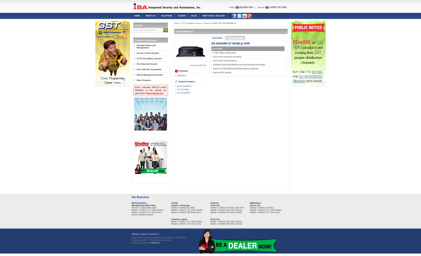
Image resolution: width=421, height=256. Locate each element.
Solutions (166, 16)
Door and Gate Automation (149, 69)
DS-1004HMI (183, 89)
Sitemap (135, 234)
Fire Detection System (147, 64)
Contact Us (154, 234)
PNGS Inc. (155, 243)
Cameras (207, 23)
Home (137, 16)
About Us (150, 16)
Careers (144, 234)
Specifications (235, 38)
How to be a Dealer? (213, 16)
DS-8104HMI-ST (184, 86)
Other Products (144, 80)
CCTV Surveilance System (191, 23)
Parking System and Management (146, 46)
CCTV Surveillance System (149, 58)
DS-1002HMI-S (184, 93)
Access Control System (148, 53)
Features (217, 38)
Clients (182, 16)
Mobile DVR (217, 23)
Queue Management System (150, 75)
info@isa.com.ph (145, 215)
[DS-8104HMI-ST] (190, 66)
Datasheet (181, 75)
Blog (194, 16)
